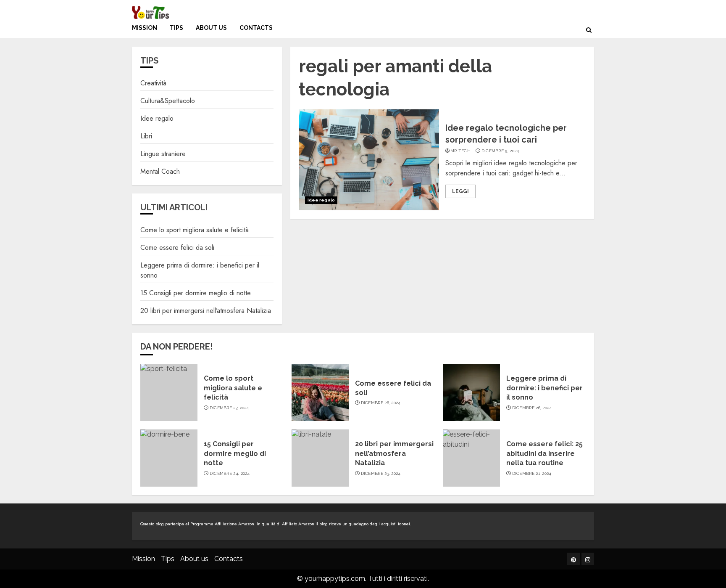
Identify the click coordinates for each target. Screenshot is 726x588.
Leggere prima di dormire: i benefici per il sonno (544, 387)
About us (211, 27)
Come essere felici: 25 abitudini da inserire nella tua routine (544, 453)
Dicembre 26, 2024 (381, 402)
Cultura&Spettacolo (167, 101)
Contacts (256, 27)
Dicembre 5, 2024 (500, 150)
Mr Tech (460, 150)
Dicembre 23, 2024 (381, 473)
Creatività (153, 83)
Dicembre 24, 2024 (230, 473)
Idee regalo (321, 200)
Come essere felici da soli (177, 247)
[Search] (589, 30)
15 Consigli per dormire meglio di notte (195, 293)
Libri (146, 136)
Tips (176, 27)
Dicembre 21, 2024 (532, 473)
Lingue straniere (163, 154)
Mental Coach (160, 171)
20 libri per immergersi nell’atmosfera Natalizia (205, 310)
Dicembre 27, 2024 (229, 407)
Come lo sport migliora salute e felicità (194, 230)
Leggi (460, 191)
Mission (144, 27)
